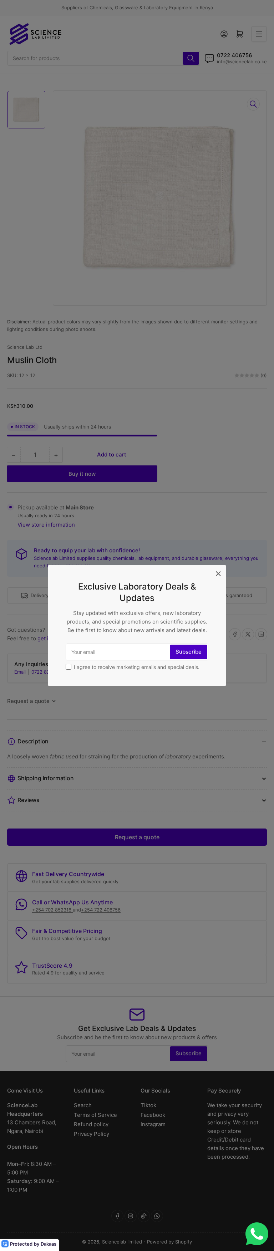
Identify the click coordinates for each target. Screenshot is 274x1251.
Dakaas (48, 1244)
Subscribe (189, 651)
